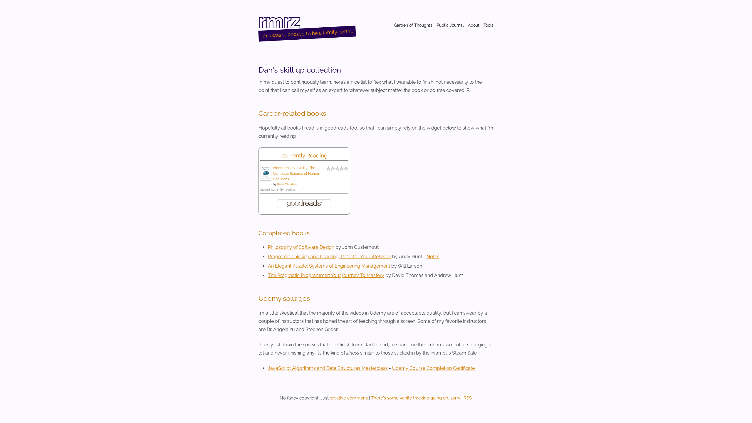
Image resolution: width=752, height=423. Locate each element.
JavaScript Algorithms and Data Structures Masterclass (328, 368)
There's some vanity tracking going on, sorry (415, 398)
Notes (433, 256)
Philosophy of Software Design (301, 247)
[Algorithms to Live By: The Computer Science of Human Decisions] (266, 181)
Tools (489, 25)
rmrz (279, 21)
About (473, 25)
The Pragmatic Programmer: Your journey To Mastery (326, 275)
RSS (468, 398)
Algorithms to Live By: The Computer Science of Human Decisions (296, 173)
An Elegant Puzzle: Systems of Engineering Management (329, 266)
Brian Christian (287, 184)
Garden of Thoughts (413, 25)
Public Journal (450, 25)
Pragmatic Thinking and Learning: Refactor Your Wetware (329, 256)
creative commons (349, 398)
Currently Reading (304, 155)
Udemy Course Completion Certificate (433, 368)
